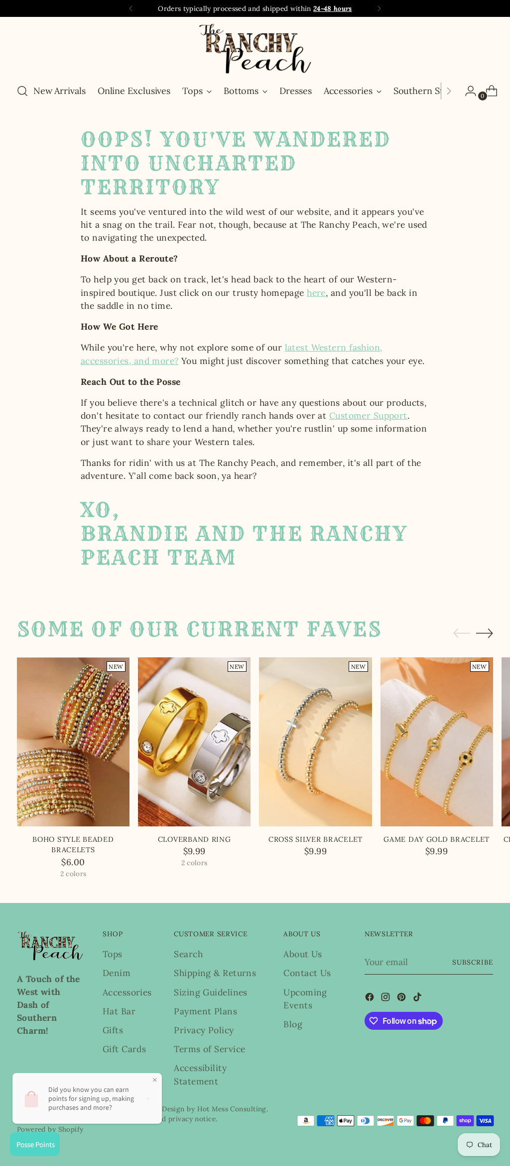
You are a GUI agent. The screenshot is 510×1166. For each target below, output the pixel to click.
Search (188, 954)
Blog (292, 1024)
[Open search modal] (22, 91)
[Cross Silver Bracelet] (315, 741)
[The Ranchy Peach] (255, 48)
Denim (116, 973)
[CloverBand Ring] (194, 741)
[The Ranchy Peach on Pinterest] (402, 998)
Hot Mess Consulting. (232, 1108)
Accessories (127, 992)
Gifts (113, 1030)
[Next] (379, 8)
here (316, 292)
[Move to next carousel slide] (484, 633)
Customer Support (368, 415)
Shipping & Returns (215, 973)
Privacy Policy (204, 1030)
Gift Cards (124, 1049)
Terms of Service (209, 1049)
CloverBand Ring (194, 839)
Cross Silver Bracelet (315, 839)
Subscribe (472, 962)
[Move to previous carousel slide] (461, 633)
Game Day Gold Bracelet (436, 839)
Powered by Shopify (50, 1129)
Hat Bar (119, 1011)
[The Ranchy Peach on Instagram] (386, 998)
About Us (302, 954)
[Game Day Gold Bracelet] (437, 741)
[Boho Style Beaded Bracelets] (73, 741)
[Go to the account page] (467, 91)
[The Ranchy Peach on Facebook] (371, 998)
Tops (113, 954)
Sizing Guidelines (210, 992)
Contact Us (307, 973)
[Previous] (131, 8)
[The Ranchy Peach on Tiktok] (418, 998)
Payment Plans (205, 1011)
